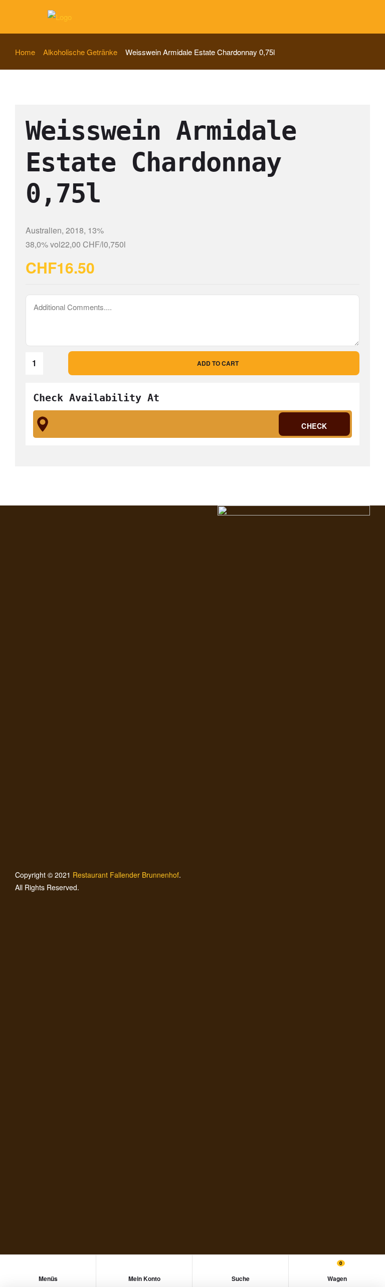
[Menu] (19, 17)
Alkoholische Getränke (80, 52)
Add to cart (218, 363)
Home (25, 52)
